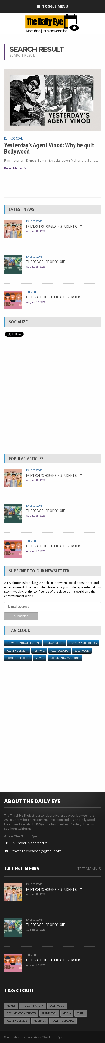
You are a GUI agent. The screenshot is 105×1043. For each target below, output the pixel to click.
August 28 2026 (35, 266)
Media (67, 1013)
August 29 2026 (35, 231)
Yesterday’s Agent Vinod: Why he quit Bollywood (49, 148)
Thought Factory (32, 1005)
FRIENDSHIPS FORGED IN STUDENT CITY (54, 226)
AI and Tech (49, 1013)
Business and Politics (83, 643)
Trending (31, 292)
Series (80, 1013)
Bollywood (81, 650)
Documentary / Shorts (64, 658)
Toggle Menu (55, 6)
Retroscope (13, 138)
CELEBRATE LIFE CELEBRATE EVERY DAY (53, 296)
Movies (39, 658)
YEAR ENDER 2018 (17, 1020)
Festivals (39, 650)
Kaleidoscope (34, 221)
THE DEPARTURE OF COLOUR (46, 261)
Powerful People (18, 658)
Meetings (40, 1020)
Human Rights (55, 643)
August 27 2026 (35, 302)
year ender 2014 (17, 650)
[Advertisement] (52, 396)
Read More (13, 168)
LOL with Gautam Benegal (23, 643)
